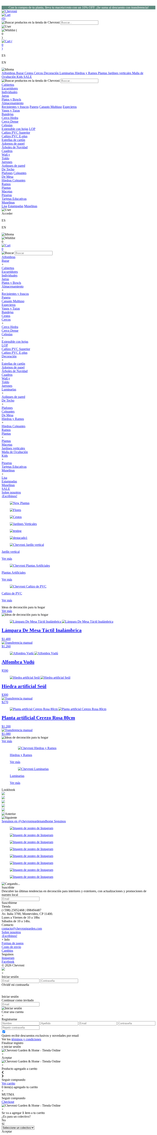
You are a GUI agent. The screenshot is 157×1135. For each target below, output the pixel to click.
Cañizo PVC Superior (16, 349)
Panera (34, 107)
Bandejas (7, 312)
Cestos (29, 73)
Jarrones (7, 385)
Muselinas (30, 206)
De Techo (8, 400)
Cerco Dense (10, 330)
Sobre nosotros (11, 492)
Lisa (4, 206)
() (7, 44)
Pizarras (7, 463)
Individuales (9, 275)
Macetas (7, 444)
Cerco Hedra (10, 327)
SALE (28, 76)
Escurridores (10, 271)
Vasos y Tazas (11, 308)
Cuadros (7, 374)
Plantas (103, 73)
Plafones (7, 173)
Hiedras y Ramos (86, 73)
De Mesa (7, 415)
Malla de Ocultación (15, 452)
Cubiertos (8, 268)
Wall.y (6, 378)
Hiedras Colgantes (13, 426)
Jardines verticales (120, 73)
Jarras (5, 279)
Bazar (20, 73)
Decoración (51, 73)
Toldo (5, 382)
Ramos (6, 430)
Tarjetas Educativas (14, 466)
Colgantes (19, 173)
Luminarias (67, 73)
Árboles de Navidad (15, 371)
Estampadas (15, 206)
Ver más (7, 611)
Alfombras (9, 73)
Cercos (39, 73)
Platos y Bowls (11, 282)
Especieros (70, 107)
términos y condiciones (26, 1039)
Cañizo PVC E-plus (14, 352)
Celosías (7, 334)
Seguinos (60, 821)
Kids (20, 76)
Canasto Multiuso (50, 107)
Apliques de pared (13, 396)
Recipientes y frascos (15, 107)
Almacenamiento (13, 286)
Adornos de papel (13, 367)
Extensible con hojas (15, 129)
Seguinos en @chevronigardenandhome (28, 821)
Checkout (8, 1102)
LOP (32, 129)
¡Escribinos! (9, 496)
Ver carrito (8, 1083)
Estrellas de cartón (13, 363)
